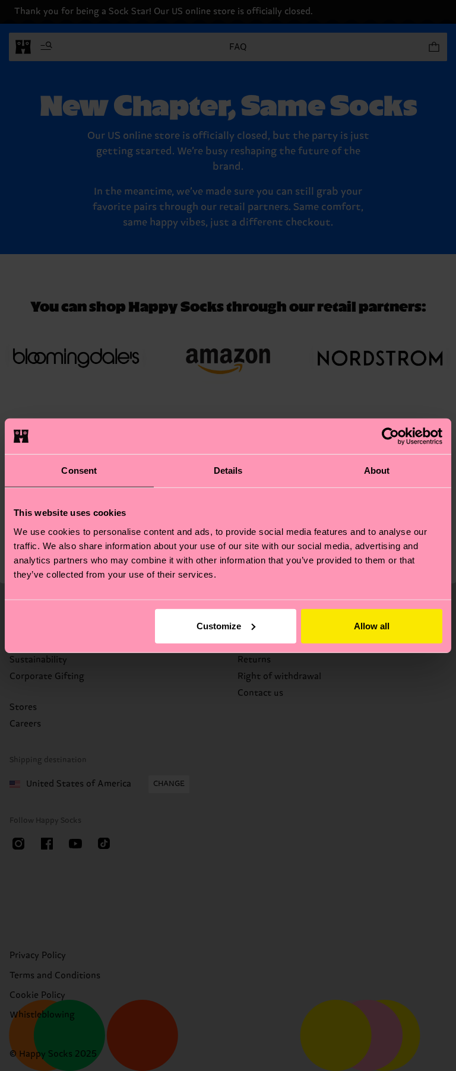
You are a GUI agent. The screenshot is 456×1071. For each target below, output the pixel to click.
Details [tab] (228, 470)
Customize (219, 625)
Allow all (372, 625)
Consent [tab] (79, 470)
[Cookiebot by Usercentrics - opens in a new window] (390, 436)
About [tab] (377, 470)
